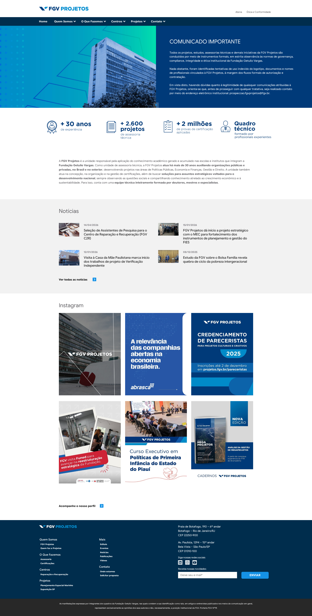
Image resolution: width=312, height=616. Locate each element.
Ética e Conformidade (259, 12)
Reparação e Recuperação (54, 574)
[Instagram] (187, 562)
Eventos (104, 548)
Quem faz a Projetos (50, 548)
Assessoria (45, 559)
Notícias (104, 552)
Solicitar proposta (109, 575)
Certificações (47, 563)
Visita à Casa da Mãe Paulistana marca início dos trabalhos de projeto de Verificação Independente (117, 262)
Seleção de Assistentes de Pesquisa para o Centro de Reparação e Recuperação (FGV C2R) (115, 234)
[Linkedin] (180, 562)
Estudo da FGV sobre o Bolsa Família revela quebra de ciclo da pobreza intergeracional (215, 260)
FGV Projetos (47, 544)
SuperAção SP (47, 589)
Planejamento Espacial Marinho (56, 585)
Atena (238, 12)
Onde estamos (107, 571)
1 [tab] (156, 105)
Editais (103, 544)
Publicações (106, 556)
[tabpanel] (156, 67)
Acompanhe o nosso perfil (77, 506)
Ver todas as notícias (73, 279)
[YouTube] (194, 562)
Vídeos (103, 560)
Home (43, 21)
